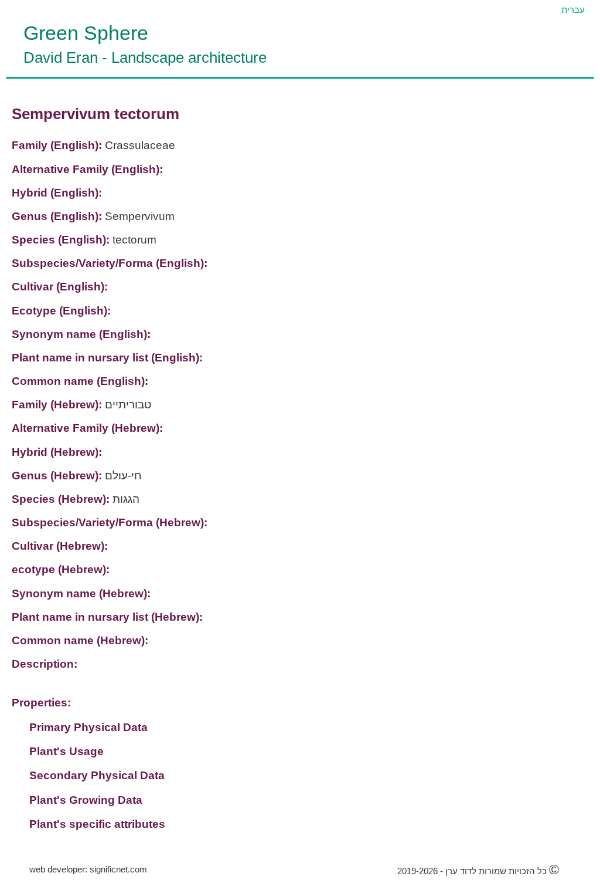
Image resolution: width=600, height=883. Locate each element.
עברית (573, 10)
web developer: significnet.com (88, 869)
